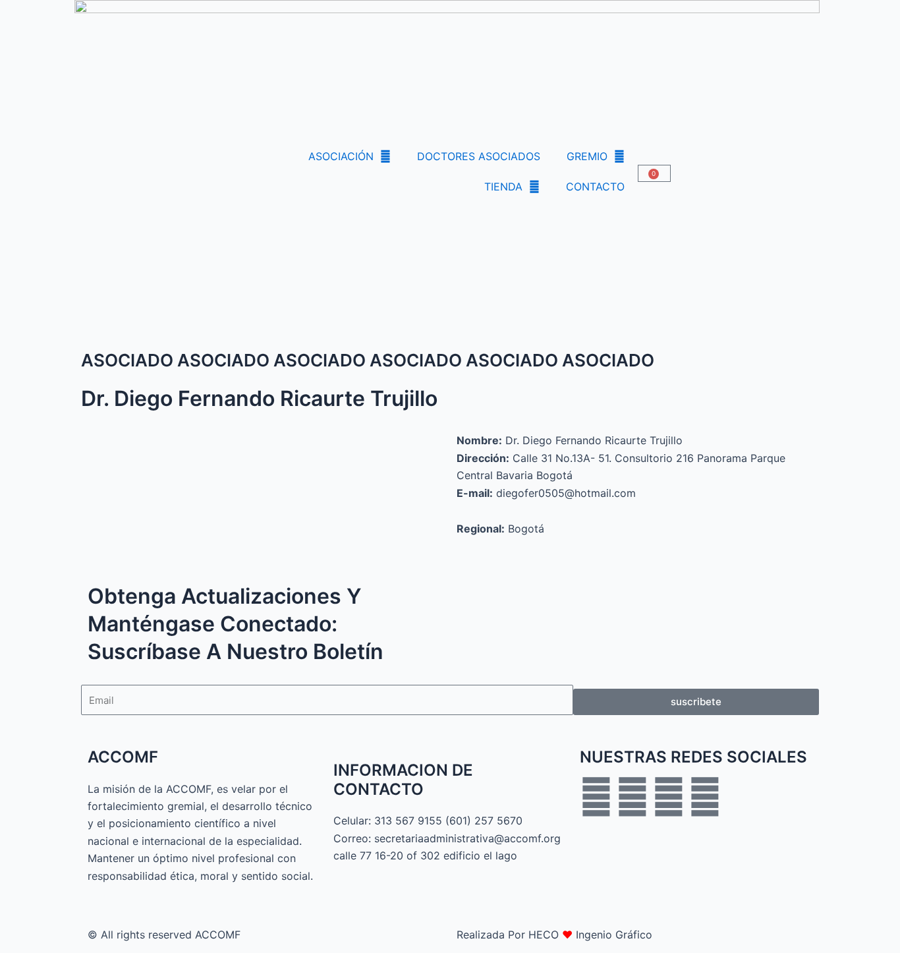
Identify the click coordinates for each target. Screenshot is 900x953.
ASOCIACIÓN (341, 156)
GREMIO (587, 156)
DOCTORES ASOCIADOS (478, 156)
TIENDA (503, 186)
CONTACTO (595, 186)
